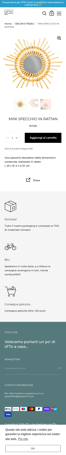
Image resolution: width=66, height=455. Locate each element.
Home (8, 23)
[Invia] (59, 369)
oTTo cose (30, 424)
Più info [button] (23, 439)
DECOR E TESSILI (24, 23)
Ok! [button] (33, 448)
